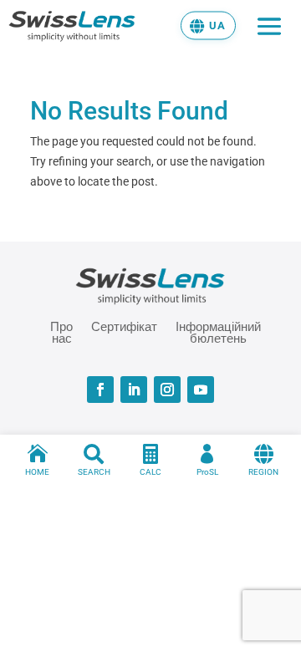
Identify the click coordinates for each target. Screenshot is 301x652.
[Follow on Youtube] (200, 389)
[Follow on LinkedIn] (133, 389)
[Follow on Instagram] (167, 389)
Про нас (61, 331)
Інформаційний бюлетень (218, 331)
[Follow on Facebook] (100, 389)
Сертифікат (124, 326)
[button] (208, 25)
